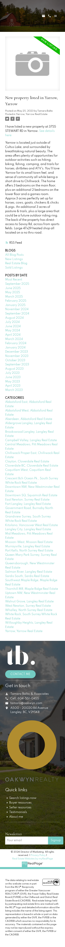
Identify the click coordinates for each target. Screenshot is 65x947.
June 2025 (13, 288)
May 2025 (12, 292)
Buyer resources (20, 802)
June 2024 (13, 326)
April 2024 (12, 334)
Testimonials (18, 812)
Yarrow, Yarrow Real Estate (32, 114)
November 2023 (16, 356)
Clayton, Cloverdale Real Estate (27, 461)
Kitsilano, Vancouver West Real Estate (31, 525)
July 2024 (12, 322)
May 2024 (12, 330)
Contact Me (20, 674)
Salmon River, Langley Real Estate (28, 571)
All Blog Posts (14, 254)
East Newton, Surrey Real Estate (27, 499)
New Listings (14, 259)
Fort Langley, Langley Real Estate (28, 504)
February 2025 (15, 300)
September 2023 (17, 364)
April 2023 (12, 385)
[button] (30, 828)
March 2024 (14, 339)
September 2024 (17, 313)
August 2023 (14, 368)
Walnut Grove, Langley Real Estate (29, 601)
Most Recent (13, 279)
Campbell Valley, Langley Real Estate (31, 440)
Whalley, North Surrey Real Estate (28, 610)
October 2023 (15, 360)
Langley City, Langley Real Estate (28, 529)
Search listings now (22, 798)
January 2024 (15, 347)
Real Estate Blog (16, 263)
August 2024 (14, 317)
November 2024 (16, 309)
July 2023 (12, 373)
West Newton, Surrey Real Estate (28, 605)
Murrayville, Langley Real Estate (27, 546)
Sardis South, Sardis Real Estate (27, 576)
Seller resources (20, 807)
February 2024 (15, 343)
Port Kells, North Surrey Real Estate (29, 550)
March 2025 (14, 296)
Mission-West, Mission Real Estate (29, 542)
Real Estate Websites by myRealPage (32, 859)
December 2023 (16, 351)
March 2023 (14, 390)
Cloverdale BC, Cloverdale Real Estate (31, 465)
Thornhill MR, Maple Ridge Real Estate (31, 588)
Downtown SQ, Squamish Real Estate (31, 495)
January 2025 (15, 305)
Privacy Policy (38, 855)
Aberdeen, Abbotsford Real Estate (28, 419)
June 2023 (13, 377)
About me (16, 816)
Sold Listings (14, 267)
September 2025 (17, 283)
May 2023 (12, 381)
